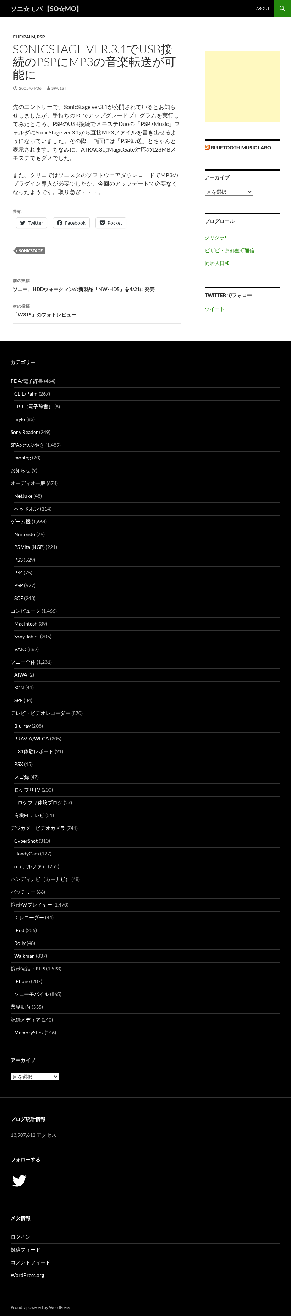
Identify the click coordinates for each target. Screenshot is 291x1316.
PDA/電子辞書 (27, 381)
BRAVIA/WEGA (31, 739)
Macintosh (26, 624)
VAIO (20, 649)
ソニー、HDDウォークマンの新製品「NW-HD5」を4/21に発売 (84, 285)
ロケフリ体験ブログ (40, 802)
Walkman (24, 956)
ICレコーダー (29, 917)
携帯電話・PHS (28, 968)
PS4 (18, 572)
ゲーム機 (21, 521)
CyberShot (26, 841)
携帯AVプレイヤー (31, 905)
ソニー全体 (23, 662)
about (262, 8)
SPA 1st (58, 88)
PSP (41, 36)
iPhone (22, 981)
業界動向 (21, 1007)
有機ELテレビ (29, 815)
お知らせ (21, 470)
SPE (18, 700)
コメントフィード (30, 1262)
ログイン (21, 1237)
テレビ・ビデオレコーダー (40, 713)
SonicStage (31, 250)
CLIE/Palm (24, 36)
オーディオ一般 (28, 483)
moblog (22, 458)
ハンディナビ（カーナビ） (40, 879)
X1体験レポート (36, 751)
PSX (18, 764)
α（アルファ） (30, 866)
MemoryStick (29, 1032)
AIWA (20, 675)
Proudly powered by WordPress (40, 1307)
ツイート (215, 309)
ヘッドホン (26, 509)
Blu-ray (22, 726)
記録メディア (25, 1020)
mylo (19, 419)
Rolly (20, 943)
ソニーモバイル (31, 994)
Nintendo (24, 534)
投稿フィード (25, 1249)
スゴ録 (21, 777)
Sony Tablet (26, 636)
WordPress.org (27, 1275)
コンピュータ (25, 611)
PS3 (18, 560)
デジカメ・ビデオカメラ (38, 828)
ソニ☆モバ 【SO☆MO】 (46, 8)
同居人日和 (217, 263)
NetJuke (23, 496)
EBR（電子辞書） (33, 406)
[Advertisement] (242, 86)
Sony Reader (24, 432)
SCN (19, 687)
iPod (19, 930)
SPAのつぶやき (27, 445)
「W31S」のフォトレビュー (44, 310)
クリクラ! (215, 238)
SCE (18, 598)
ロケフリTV (27, 790)
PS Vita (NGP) (29, 547)
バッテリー (23, 892)
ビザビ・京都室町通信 (229, 250)
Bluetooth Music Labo (241, 147)
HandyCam (26, 853)
